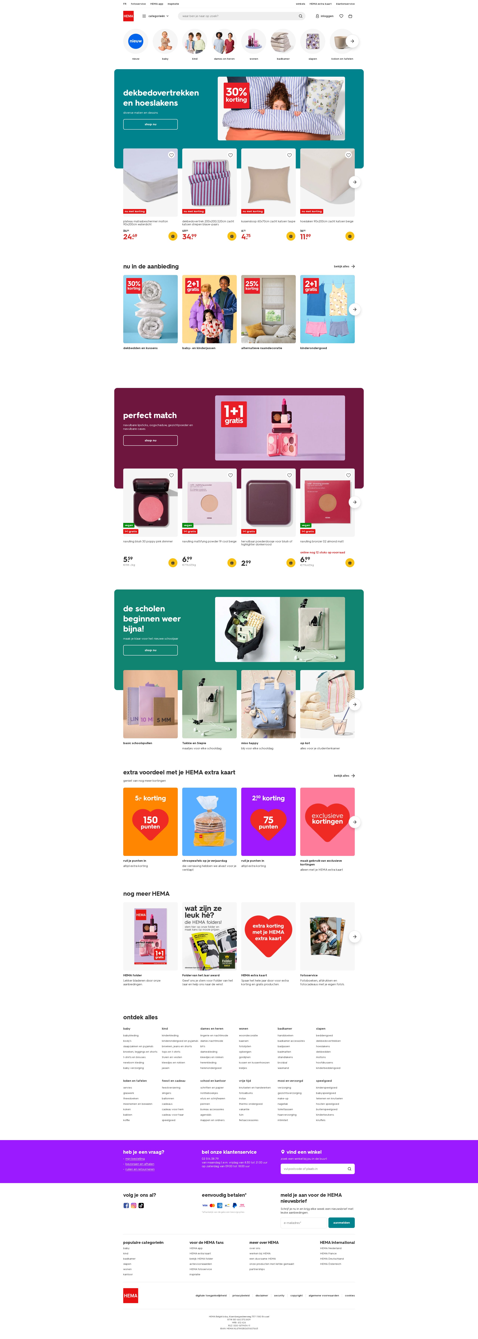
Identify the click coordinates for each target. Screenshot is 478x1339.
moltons (321, 1057)
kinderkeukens (325, 1114)
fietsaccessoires (248, 1120)
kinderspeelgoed (326, 1087)
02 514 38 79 (210, 1158)
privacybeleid (240, 1295)
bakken (127, 1114)
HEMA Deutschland (332, 1258)
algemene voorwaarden (324, 1295)
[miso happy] (268, 710)
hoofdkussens (324, 1062)
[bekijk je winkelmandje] (350, 16)
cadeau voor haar (173, 1114)
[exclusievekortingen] (327, 830)
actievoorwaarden (201, 1264)
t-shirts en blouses (134, 1057)
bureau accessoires (212, 1109)
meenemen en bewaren (137, 1103)
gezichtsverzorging (290, 1093)
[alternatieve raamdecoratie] (268, 313)
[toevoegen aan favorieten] (171, 155)
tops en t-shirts (171, 1051)
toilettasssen (285, 1109)
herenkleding (208, 1062)
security (279, 1295)
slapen (127, 1264)
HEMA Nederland (331, 1248)
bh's (202, 1046)
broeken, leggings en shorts (140, 1051)
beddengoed (324, 1035)
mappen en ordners (212, 1120)
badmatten (284, 1051)
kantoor (128, 1274)
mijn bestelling (135, 1158)
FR (124, 3)
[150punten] (150, 830)
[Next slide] (355, 182)
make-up (283, 1098)
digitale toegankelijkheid (210, 1295)
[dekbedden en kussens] (150, 313)
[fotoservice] (327, 944)
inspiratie (195, 1274)
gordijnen (245, 1057)
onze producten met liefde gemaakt (271, 1264)
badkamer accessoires (291, 1040)
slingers (166, 1093)
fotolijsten (245, 1046)
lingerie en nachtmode (214, 1035)
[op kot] (327, 710)
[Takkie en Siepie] (209, 710)
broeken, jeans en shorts (177, 1046)
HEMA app (196, 1248)
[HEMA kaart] (268, 944)
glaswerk (128, 1093)
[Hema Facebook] (126, 1205)
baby (126, 1248)
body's (127, 1040)
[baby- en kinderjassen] (209, 313)
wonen (127, 1269)
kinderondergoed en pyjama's (180, 1040)
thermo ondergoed (251, 1103)
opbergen (245, 1051)
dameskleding (208, 1051)
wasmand (283, 1068)
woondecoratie (248, 1035)
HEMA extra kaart (200, 1253)
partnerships (257, 1269)
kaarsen (244, 1040)
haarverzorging (287, 1114)
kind (125, 1253)
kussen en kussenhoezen (254, 1062)
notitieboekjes (209, 1093)
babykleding (131, 1035)
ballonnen (168, 1098)
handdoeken (285, 1035)
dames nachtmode (211, 1040)
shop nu (239, 118)
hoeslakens (323, 1046)
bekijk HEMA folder (201, 1258)
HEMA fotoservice (201, 1269)
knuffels (320, 1120)
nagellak (283, 1103)
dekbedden (323, 1051)
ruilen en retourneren (140, 1169)
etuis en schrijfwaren (212, 1098)
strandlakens (285, 1057)
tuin (241, 1114)
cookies (350, 1295)
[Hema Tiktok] (141, 1205)
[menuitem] (124, 3)
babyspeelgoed (326, 1093)
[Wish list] (341, 16)
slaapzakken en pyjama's (138, 1046)
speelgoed (168, 1120)
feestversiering (171, 1087)
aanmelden (341, 1222)
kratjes (243, 1068)
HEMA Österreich (330, 1264)
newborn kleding (133, 1062)
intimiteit (283, 1120)
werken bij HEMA (260, 1253)
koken (127, 1109)
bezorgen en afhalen (139, 1164)
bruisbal (282, 1062)
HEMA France (328, 1253)
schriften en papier (212, 1087)
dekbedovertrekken (328, 1040)
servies (127, 1087)
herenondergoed (210, 1068)
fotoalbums (246, 1093)
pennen (205, 1103)
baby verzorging (133, 1068)
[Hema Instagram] (133, 1205)
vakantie (244, 1109)
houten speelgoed (327, 1103)
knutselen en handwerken (255, 1087)
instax (242, 1098)
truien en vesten (172, 1057)
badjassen (284, 1046)
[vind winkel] (349, 1168)
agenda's (205, 1114)
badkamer (129, 1258)
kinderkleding (170, 1035)
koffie (126, 1120)
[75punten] (268, 830)
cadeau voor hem (173, 1109)
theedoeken (131, 1098)
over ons (254, 1248)
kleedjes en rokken (173, 1062)
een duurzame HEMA (262, 1258)
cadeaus (167, 1103)
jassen (165, 1068)
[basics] (150, 710)
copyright (296, 1295)
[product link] (150, 182)
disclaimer (261, 1295)
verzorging (284, 1087)
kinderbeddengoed (328, 1068)
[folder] (150, 944)
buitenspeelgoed (326, 1109)
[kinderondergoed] (327, 313)
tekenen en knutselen (329, 1098)
